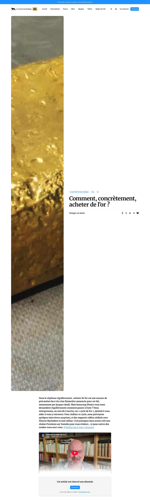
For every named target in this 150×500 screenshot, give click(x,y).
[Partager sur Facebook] (122, 213)
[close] (148, 2)
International (55, 9)
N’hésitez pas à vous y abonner (79, 427)
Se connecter (124, 9)
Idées (73, 9)
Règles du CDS (100, 9)
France (65, 9)
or (97, 192)
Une (92, 192)
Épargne (81, 9)
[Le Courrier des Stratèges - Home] (24, 9)
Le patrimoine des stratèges (79, 192)
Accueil (44, 9)
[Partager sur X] (126, 213)
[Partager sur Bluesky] (138, 213)
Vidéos (90, 9)
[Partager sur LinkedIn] (130, 213)
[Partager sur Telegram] (134, 213)
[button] (111, 9)
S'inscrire (134, 9)
